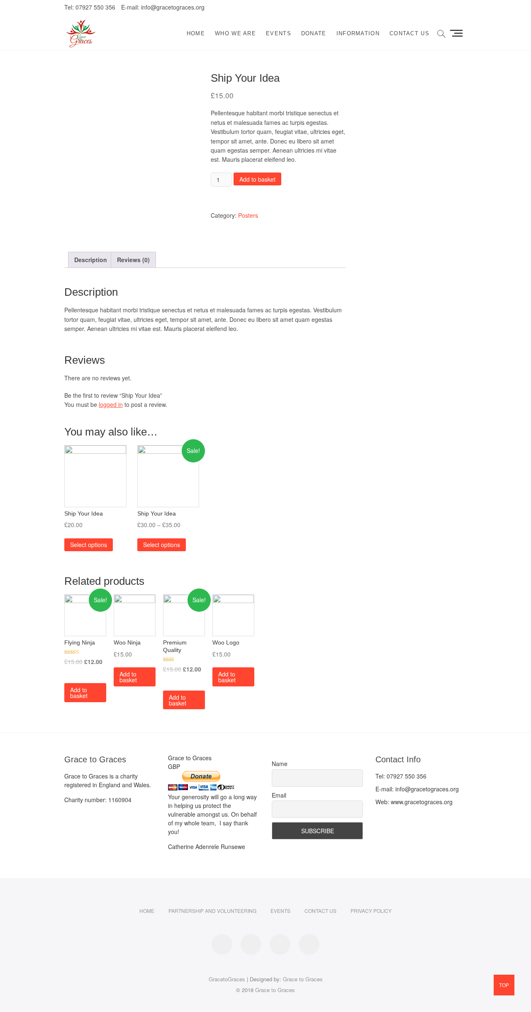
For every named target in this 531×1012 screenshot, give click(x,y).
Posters (248, 215)
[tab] (90, 260)
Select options (88, 544)
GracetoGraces (227, 979)
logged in (111, 404)
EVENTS (278, 33)
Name (279, 763)
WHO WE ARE (235, 33)
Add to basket (257, 179)
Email (279, 795)
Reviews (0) (133, 259)
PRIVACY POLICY (371, 910)
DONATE (313, 33)
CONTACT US (409, 33)
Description (90, 259)
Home (196, 33)
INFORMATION (358, 33)
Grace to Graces (303, 979)
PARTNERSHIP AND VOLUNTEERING (212, 910)
